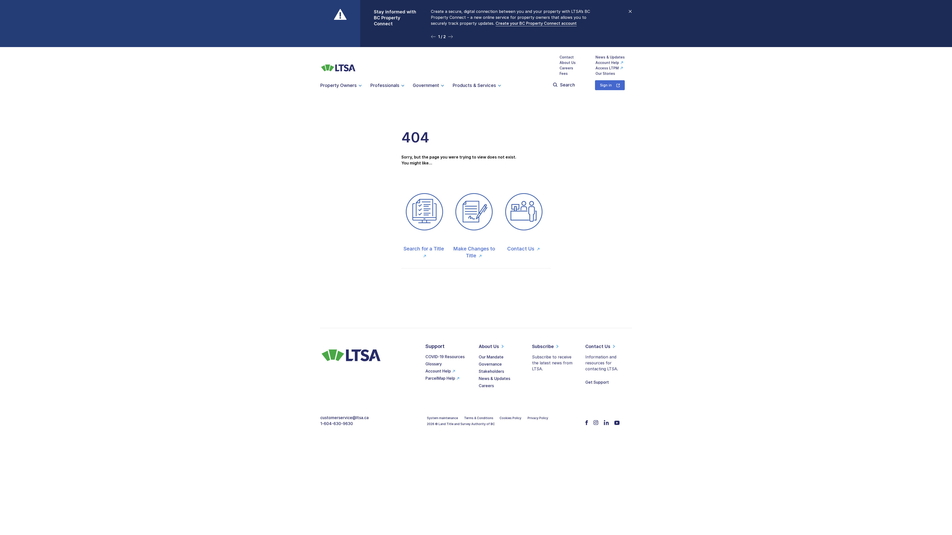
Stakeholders (491, 371)
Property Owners (338, 85)
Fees (564, 73)
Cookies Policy (510, 418)
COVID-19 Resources (445, 356)
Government (426, 85)
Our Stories (605, 73)
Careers (566, 68)
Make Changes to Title (474, 252)
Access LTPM (607, 68)
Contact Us (521, 249)
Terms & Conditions (478, 418)
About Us (568, 62)
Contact (567, 57)
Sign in (606, 85)
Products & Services (474, 85)
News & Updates (610, 57)
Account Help (607, 62)
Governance (490, 364)
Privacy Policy (538, 418)
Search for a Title (424, 249)
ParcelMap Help (440, 378)
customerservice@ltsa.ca (344, 417)
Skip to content (476, 41)
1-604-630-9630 (336, 423)
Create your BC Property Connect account (536, 23)
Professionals (384, 85)
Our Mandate (491, 356)
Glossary (433, 363)
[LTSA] (338, 65)
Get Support (597, 382)
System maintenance (442, 418)
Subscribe (543, 346)
